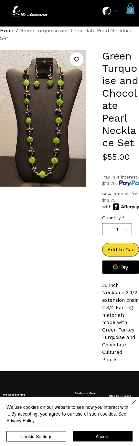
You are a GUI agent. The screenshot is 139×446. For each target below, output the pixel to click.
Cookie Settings (36, 436)
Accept (103, 436)
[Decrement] (107, 229)
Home (7, 30)
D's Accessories (34, 14)
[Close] (130, 406)
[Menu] (69, 11)
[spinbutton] (117, 229)
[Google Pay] (120, 267)
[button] (130, 8)
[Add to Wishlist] (76, 59)
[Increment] (127, 229)
